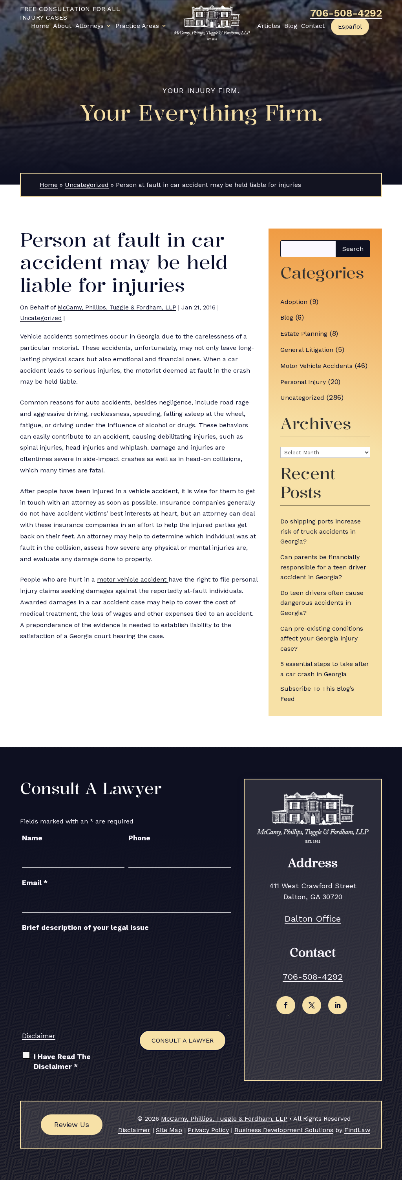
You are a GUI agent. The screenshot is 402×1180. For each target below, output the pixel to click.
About (62, 25)
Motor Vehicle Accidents (316, 366)
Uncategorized (41, 318)
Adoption (293, 302)
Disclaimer (38, 1036)
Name (32, 838)
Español (350, 26)
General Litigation (306, 349)
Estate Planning (303, 333)
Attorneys (89, 25)
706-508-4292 (346, 13)
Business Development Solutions (283, 1130)
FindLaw (357, 1130)
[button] (394, 1123)
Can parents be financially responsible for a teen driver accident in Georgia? (323, 567)
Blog (290, 25)
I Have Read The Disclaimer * (62, 1061)
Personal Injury (303, 382)
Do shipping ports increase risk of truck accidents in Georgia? (320, 531)
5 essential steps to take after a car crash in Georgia (324, 669)
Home (40, 25)
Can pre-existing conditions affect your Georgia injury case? (321, 638)
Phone (139, 838)
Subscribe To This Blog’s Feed (317, 694)
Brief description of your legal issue (85, 927)
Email (35, 882)
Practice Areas (137, 25)
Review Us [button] (71, 1124)
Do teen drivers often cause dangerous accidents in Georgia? (322, 603)
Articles (268, 25)
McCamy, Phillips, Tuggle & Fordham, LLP (117, 307)
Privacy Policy (208, 1130)
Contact (313, 25)
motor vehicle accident (132, 579)
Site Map (169, 1130)
